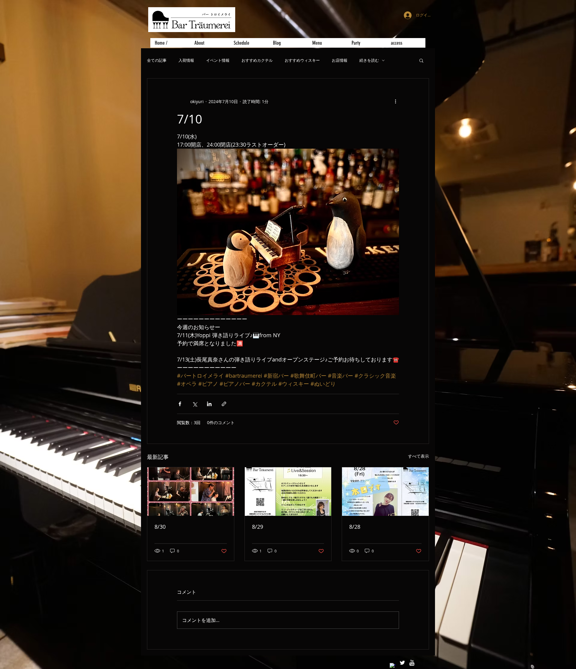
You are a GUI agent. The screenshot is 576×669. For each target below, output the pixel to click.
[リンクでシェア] (224, 404)
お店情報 (339, 60)
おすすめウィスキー (302, 60)
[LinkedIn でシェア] (209, 404)
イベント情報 (218, 60)
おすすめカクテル (257, 60)
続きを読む (369, 60)
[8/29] (288, 491)
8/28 (354, 526)
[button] (421, 60)
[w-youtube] (412, 663)
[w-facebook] (393, 666)
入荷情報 (186, 60)
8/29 (257, 526)
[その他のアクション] (395, 101)
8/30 (160, 526)
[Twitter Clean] (402, 663)
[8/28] (385, 491)
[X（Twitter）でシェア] (194, 404)
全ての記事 (156, 60)
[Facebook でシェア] (180, 404)
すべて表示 (418, 456)
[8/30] (190, 491)
